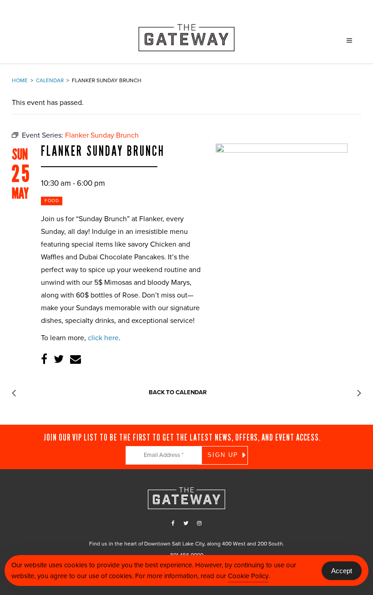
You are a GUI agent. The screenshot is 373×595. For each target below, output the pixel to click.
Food (52, 200)
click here (103, 337)
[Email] (75, 359)
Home (20, 80)
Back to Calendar (178, 392)
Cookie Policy (248, 576)
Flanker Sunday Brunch (103, 151)
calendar (50, 80)
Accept (341, 571)
